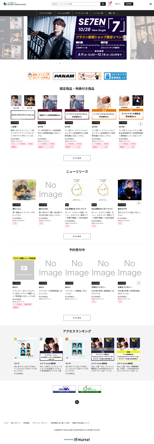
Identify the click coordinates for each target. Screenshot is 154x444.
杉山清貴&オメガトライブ (75, 209)
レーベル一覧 (98, 13)
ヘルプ (6, 423)
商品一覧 (111, 13)
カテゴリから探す (45, 13)
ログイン (118, 4)
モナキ (17, 363)
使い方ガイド (16, 423)
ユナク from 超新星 (48, 363)
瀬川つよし (17, 209)
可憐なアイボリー (99, 287)
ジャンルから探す (63, 13)
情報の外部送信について (81, 423)
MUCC (15, 287)
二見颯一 (14, 127)
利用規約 (26, 423)
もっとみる (77, 158)
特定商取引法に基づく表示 (60, 423)
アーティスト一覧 (82, 13)
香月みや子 (122, 209)
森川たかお (43, 209)
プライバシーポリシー (40, 423)
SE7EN (40, 127)
